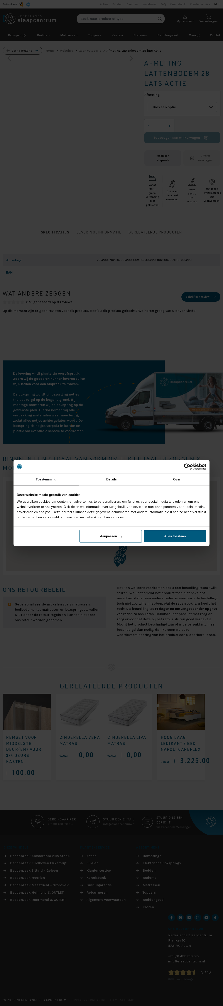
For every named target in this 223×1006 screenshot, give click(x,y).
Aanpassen (108, 536)
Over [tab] (177, 479)
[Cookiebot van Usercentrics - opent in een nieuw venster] (187, 466)
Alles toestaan (175, 536)
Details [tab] (111, 479)
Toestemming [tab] (46, 479)
